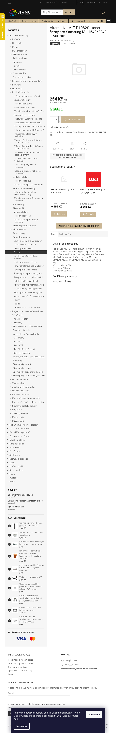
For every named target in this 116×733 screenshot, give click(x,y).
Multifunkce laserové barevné (27, 123)
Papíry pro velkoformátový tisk (28, 292)
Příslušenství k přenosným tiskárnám (26, 221)
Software (16, 85)
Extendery (17, 360)
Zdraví (12, 463)
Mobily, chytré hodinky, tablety (23, 425)
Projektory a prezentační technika (27, 311)
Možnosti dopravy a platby (20, 663)
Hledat (68, 12)
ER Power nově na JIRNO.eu (20, 495)
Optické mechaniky (22, 77)
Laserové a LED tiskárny (24, 115)
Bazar (12, 481)
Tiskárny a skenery (21, 413)
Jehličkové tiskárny (21, 177)
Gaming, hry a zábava (19, 436)
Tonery (17, 252)
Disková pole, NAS (20, 391)
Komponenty (18, 417)
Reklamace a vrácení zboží (53, 3)
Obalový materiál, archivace (27, 307)
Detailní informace (58, 127)
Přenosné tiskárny (21, 212)
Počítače (16, 39)
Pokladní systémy (20, 394)
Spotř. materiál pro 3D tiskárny (28, 241)
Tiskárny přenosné (22, 216)
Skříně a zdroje (20, 54)
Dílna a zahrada (16, 444)
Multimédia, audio (20, 92)
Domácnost (14, 451)
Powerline (17, 341)
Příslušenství (18, 421)
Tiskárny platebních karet (24, 226)
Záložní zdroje (18, 383)
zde (16, 719)
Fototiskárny (18, 204)
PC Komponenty (19, 51)
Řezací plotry (19, 233)
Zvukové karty (19, 70)
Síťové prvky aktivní (22, 364)
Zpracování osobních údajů (20, 670)
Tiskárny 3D (18, 208)
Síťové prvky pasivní (22, 368)
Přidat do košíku (75, 120)
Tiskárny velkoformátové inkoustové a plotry (25, 193)
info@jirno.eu (71, 660)
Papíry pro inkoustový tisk (25, 270)
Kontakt (11, 674)
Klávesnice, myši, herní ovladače (27, 81)
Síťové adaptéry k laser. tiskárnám (25, 166)
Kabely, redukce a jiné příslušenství (29, 357)
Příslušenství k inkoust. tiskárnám (29, 111)
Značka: (68, 43)
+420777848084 (72, 665)
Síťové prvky (18, 315)
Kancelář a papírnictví (19, 432)
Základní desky (20, 58)
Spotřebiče (14, 455)
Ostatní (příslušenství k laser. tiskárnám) (27, 172)
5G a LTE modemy (21, 353)
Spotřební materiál (21, 237)
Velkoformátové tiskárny (24, 188)
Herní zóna (17, 89)
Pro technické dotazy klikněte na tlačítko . (67, 156)
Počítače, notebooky (18, 35)
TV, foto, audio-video (19, 428)
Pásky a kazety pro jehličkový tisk (29, 277)
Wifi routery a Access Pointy (26, 334)
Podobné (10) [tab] (65, 234)
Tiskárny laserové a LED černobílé (29, 126)
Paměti (16, 66)
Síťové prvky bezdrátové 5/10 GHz (29, 375)
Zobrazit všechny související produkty (79, 226)
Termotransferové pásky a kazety (29, 266)
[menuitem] (12, 21)
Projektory (17, 409)
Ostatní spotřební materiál (26, 281)
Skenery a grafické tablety (24, 406)
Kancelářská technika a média (26, 398)
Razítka (17, 304)
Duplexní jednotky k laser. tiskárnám (26, 159)
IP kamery (17, 323)
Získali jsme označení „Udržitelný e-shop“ (25, 501)
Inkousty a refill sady (23, 248)
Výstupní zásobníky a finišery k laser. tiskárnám (28, 147)
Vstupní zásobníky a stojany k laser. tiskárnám (28, 141)
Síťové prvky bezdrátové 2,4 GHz (28, 372)
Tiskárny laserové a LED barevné (29, 130)
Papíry (17, 300)
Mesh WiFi (18, 345)
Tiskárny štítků (19, 229)
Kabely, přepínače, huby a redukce (28, 402)
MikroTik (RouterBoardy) (24, 349)
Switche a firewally (21, 330)
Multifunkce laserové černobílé (28, 119)
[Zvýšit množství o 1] (59, 118)
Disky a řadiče (19, 73)
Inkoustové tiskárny (22, 100)
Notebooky (17, 43)
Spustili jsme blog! (16, 507)
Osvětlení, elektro (17, 440)
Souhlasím (94, 714)
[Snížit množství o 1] (59, 121)
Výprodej (13, 478)
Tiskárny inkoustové (23, 104)
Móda (12, 474)
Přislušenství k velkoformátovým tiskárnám (28, 199)
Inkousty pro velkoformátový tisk (29, 285)
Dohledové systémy (21, 379)
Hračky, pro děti (16, 466)
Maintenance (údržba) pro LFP (28, 289)
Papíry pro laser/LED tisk (25, 262)
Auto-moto (14, 447)
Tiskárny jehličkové (22, 181)
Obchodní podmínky (17, 667)
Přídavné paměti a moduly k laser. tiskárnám (27, 153)
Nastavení (21, 726)
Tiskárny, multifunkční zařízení (26, 96)
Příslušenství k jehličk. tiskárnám (28, 184)
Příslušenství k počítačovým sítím (28, 326)
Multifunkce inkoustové (24, 107)
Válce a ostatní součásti (25, 244)
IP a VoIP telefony (21, 319)
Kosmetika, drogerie (18, 459)
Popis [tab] (53, 234)
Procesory (17, 62)
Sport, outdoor (16, 470)
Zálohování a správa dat (23, 387)
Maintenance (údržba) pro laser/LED (25, 257)
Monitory (16, 47)
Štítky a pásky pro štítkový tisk (28, 273)
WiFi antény (18, 338)
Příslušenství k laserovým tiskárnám (25, 135)
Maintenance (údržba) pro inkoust (29, 296)
